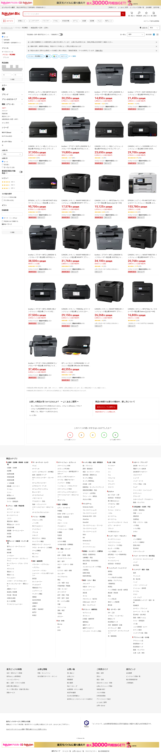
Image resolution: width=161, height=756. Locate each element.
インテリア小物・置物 (140, 633)
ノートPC (35, 523)
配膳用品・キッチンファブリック (93, 487)
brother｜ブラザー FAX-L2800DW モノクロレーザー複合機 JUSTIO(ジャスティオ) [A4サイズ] (42, 365)
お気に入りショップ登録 (104, 686)
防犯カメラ (111, 619)
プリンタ (35, 532)
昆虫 (109, 596)
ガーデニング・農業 (114, 628)
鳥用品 (110, 587)
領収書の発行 (101, 689)
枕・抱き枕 (136, 579)
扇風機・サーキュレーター (15, 530)
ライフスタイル (62, 576)
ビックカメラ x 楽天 (8, 7)
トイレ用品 (136, 528)
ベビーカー (111, 557)
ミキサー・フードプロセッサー (17, 581)
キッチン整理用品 (88, 481)
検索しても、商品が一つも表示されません (44, 411)
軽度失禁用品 (87, 576)
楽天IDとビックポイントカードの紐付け (80, 699)
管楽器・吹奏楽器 (63, 517)
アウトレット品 (138, 640)
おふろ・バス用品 (113, 548)
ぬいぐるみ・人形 (113, 495)
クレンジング (87, 590)
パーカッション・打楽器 (65, 529)
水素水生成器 (11, 598)
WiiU (84, 534)
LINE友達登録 (101, 696)
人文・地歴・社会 (63, 583)
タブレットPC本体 (63, 469)
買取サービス (11, 692)
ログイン (146, 21)
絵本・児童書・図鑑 (64, 555)
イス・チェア (137, 597)
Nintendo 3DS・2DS (89, 516)
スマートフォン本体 (64, 465)
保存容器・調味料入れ (90, 475)
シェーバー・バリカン (39, 570)
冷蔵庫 (84, 21)
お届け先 (5, 150)
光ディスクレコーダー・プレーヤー (43, 479)
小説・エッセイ (62, 589)
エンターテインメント (65, 558)
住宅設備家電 (11, 498)
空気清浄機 (65, 21)
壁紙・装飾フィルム (139, 617)
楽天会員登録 (155, 21)
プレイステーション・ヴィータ (93, 525)
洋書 (59, 604)
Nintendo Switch (88, 507)
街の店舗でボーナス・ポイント (47, 676)
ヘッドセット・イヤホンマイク (67, 486)
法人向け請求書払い (73, 696)
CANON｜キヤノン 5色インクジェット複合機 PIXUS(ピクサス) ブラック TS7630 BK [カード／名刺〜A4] (109, 148)
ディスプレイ (36, 529)
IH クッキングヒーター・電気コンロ (18, 585)
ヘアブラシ (35, 567)
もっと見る (32, 415)
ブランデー (111, 484)
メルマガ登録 (101, 692)
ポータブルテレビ (38, 495)
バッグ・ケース (138, 481)
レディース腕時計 (138, 542)
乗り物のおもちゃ (113, 501)
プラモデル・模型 (113, 504)
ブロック (111, 528)
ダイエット (86, 616)
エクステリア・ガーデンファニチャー (118, 632)
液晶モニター (6, 116)
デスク (135, 594)
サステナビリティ (91, 751)
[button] (2, 68)
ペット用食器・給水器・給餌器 (118, 590)
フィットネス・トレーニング (142, 490)
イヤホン (56, 21)
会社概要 (149, 7)
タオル (135, 531)
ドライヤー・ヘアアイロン (40, 564)
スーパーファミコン (89, 547)
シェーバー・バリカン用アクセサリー (43, 574)
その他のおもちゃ (113, 531)
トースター (10, 556)
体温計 (34, 615)
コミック (60, 552)
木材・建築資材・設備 (115, 625)
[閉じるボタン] (156, 42)
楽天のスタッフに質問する (106, 407)
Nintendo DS (87, 541)
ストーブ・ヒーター (13, 512)
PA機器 (60, 511)
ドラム (60, 520)
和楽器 (60, 538)
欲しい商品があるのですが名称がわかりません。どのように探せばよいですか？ (56, 406)
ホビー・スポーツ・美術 (65, 564)
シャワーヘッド (37, 591)
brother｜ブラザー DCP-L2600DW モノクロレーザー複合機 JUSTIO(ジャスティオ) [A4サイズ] (109, 94)
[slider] (2, 71)
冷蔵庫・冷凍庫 (12, 468)
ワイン (110, 469)
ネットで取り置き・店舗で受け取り (18, 689)
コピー (4, 108)
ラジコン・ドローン (114, 510)
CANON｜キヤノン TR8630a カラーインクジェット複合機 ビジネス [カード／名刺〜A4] (76, 311)
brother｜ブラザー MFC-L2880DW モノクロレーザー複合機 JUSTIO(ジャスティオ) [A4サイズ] (42, 257)
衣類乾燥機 (10, 477)
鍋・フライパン (88, 465)
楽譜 (59, 567)
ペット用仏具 (112, 599)
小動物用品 (111, 583)
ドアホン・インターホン (116, 616)
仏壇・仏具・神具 (138, 653)
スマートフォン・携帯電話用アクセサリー (68, 473)
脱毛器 (34, 578)
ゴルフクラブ (137, 475)
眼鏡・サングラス (138, 502)
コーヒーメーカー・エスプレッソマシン (17, 559)
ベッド (135, 582)
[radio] (2, 36)
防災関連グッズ (113, 622)
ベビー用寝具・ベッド (115, 551)
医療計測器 (86, 573)
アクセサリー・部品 (38, 501)
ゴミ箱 (135, 624)
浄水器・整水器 (12, 595)
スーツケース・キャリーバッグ (143, 559)
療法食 (110, 605)
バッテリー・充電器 (64, 483)
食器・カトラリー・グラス (91, 472)
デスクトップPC (37, 520)
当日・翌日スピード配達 (14, 673)
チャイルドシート (113, 560)
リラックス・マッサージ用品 (92, 631)
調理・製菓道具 (88, 469)
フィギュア (111, 507)
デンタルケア (36, 584)
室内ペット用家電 (113, 602)
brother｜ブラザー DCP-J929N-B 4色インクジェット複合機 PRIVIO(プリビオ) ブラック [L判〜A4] (142, 94)
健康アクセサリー (88, 628)
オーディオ (35, 469)
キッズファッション (114, 539)
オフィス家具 (137, 630)
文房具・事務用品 (138, 510)
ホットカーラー (37, 581)
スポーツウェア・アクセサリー (143, 499)
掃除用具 (136, 516)
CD (59, 627)
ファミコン (86, 544)
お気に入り (70, 676)
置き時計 (136, 548)
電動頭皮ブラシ (37, 588)
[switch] (21, 172)
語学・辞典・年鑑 (63, 595)
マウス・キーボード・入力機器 (42, 547)
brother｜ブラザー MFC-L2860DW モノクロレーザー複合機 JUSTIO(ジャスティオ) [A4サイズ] (109, 257)
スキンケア (86, 583)
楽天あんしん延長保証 (14, 676)
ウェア (135, 487)
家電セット (21, 21)
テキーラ (111, 487)
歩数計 (34, 606)
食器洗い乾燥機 (12, 592)
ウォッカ (111, 481)
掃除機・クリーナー (13, 486)
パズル (110, 513)
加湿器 (9, 533)
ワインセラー (11, 578)
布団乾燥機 (10, 480)
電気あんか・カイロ (13, 524)
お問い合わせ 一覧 (78, 751)
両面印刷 (5, 113)
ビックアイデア (34, 21)
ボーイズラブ (62, 592)
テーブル (136, 591)
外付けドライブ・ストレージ (41, 544)
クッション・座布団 (139, 588)
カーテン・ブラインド (140, 608)
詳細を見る (99, 50)
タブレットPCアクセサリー (66, 477)
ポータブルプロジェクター (40, 512)
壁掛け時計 (136, 545)
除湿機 (9, 537)
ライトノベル (62, 607)
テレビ (99, 21)
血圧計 (34, 612)
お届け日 (5, 158)
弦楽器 (60, 535)
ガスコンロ (10, 568)
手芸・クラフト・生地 (140, 522)
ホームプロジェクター (39, 483)
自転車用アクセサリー (140, 472)
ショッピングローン (13, 679)
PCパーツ (35, 554)
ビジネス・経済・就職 (65, 570)
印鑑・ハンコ (137, 513)
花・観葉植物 (112, 636)
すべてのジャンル (7, 28)
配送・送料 (100, 673)
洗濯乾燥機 (10, 474)
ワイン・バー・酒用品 (90, 496)
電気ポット (10, 572)
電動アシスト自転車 (139, 469)
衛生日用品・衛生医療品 (90, 560)
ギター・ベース (62, 523)
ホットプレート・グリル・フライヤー (17, 564)
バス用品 (136, 525)
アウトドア (136, 496)
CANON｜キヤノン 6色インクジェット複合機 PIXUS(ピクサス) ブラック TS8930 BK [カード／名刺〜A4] (42, 148)
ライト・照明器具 (12, 501)
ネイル (85, 596)
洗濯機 (92, 21)
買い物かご (70, 673)
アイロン (10, 489)
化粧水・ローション (89, 587)
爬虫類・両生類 (113, 593)
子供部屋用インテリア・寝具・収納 (143, 601)
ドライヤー (45, 21)
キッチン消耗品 (88, 478)
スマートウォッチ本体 (65, 489)
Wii (84, 537)
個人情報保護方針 (132, 679)
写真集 (60, 613)
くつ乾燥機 (10, 483)
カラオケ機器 (62, 541)
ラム (109, 475)
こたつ (9, 518)
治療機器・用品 (88, 557)
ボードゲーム (112, 519)
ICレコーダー (36, 492)
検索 (13, 79)
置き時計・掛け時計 (139, 614)
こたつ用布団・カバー (140, 627)
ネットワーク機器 (38, 541)
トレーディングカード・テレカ (118, 522)
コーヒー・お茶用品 (89, 493)
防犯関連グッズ (138, 644)
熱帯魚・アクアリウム (115, 580)
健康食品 (85, 622)
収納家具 (136, 605)
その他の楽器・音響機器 (65, 544)
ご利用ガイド (112, 7)
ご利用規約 (129, 683)
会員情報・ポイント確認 (75, 689)
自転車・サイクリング (140, 465)
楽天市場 (156, 7)
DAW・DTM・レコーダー (66, 514)
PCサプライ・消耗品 (39, 538)
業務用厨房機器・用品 (90, 490)
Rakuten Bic (11, 14)
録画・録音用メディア (39, 475)
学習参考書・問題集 (64, 586)
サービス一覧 (66, 751)
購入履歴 (70, 683)
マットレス (136, 576)
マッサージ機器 (37, 594)
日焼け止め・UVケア (89, 602)
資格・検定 (61, 610)
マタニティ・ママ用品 (115, 545)
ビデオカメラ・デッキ (39, 486)
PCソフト (35, 557)
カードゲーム (112, 516)
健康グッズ (86, 625)
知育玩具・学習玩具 (114, 498)
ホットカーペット (12, 515)
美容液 (85, 593)
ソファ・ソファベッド (140, 585)
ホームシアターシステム (40, 489)
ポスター (60, 616)
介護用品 (85, 570)
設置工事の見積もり (13, 686)
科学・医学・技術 (63, 598)
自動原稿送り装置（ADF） (10, 119)
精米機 (9, 552)
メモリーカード (37, 498)
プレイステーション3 (89, 528)
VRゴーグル (61, 500)
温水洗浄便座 (36, 600)
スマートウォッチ (138, 551)
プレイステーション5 (89, 510)
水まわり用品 (87, 499)
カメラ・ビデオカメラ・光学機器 (43, 472)
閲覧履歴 (70, 679)
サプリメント (87, 613)
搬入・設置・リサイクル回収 (16, 683)
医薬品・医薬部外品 (89, 554)
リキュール (111, 478)
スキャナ (5, 111)
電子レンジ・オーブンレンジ (16, 546)
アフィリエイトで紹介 (104, 699)
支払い (99, 676)
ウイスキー (111, 465)
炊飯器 (9, 549)
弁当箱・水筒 (87, 484)
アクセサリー (62, 526)
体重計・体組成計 (38, 609)
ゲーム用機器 (36, 550)
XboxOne (86, 519)
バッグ (135, 562)
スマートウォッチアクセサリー (67, 492)
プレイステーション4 (89, 513)
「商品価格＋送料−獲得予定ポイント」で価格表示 (42, 34)
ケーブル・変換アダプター (66, 480)
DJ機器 (60, 532)
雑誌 (59, 580)
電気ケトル (10, 575)
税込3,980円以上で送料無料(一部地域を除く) (31, 7)
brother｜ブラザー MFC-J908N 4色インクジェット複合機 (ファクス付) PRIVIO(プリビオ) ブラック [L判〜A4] (42, 311)
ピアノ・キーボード (64, 508)
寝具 (134, 573)
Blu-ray (60, 624)
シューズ (136, 478)
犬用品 (110, 574)
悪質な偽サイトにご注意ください (36, 729)
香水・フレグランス (89, 605)
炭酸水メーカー (12, 589)
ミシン (9, 492)
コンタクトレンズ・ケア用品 (92, 567)
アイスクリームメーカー (15, 604)
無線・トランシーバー (39, 504)
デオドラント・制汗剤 (90, 599)
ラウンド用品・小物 (139, 484)
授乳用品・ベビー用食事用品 (117, 554)
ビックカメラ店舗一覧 (137, 7)
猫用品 (110, 571)
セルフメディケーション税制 (15, 729)
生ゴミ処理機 (11, 601)
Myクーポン (71, 686)
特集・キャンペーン (44, 673)
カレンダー (61, 573)
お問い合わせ (101, 705)
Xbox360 (86, 522)
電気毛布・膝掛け (12, 521)
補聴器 (34, 597)
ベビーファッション (114, 542)
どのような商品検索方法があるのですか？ (44, 409)
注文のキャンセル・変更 (104, 683)
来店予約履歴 (71, 692)
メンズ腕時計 (137, 539)
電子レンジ (108, 21)
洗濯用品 (136, 519)
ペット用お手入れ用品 (115, 577)
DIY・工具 (111, 613)
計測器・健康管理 (88, 619)
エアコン (75, 21)
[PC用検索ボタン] (123, 14)
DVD (59, 630)
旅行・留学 (61, 561)
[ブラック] (3, 89)
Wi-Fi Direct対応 (7, 136)
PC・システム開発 (63, 601)
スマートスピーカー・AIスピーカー (42, 508)
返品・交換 (100, 679)
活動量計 (35, 603)
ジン (109, 472)
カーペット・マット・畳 (141, 611)
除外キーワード (7, 224)
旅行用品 (136, 565)
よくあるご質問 (123, 7)
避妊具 (85, 564)
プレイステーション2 (89, 531)
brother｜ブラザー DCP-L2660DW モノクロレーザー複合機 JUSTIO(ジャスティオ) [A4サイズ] (76, 148)
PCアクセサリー (37, 526)
